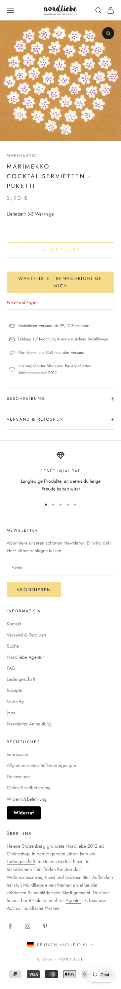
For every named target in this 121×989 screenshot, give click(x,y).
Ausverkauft (60, 250)
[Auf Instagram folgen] (27, 926)
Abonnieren (33, 589)
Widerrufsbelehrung (27, 799)
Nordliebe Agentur (25, 657)
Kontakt (14, 623)
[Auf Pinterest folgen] (45, 926)
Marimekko (21, 155)
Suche (13, 646)
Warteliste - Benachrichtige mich (60, 282)
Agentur (73, 900)
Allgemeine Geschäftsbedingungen (41, 765)
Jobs (11, 712)
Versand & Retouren (26, 634)
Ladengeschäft (21, 679)
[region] (60, 472)
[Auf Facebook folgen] (10, 926)
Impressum (17, 754)
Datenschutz (18, 776)
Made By (15, 701)
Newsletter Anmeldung (29, 723)
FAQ (11, 668)
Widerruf (23, 812)
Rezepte (14, 690)
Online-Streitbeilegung (29, 787)
